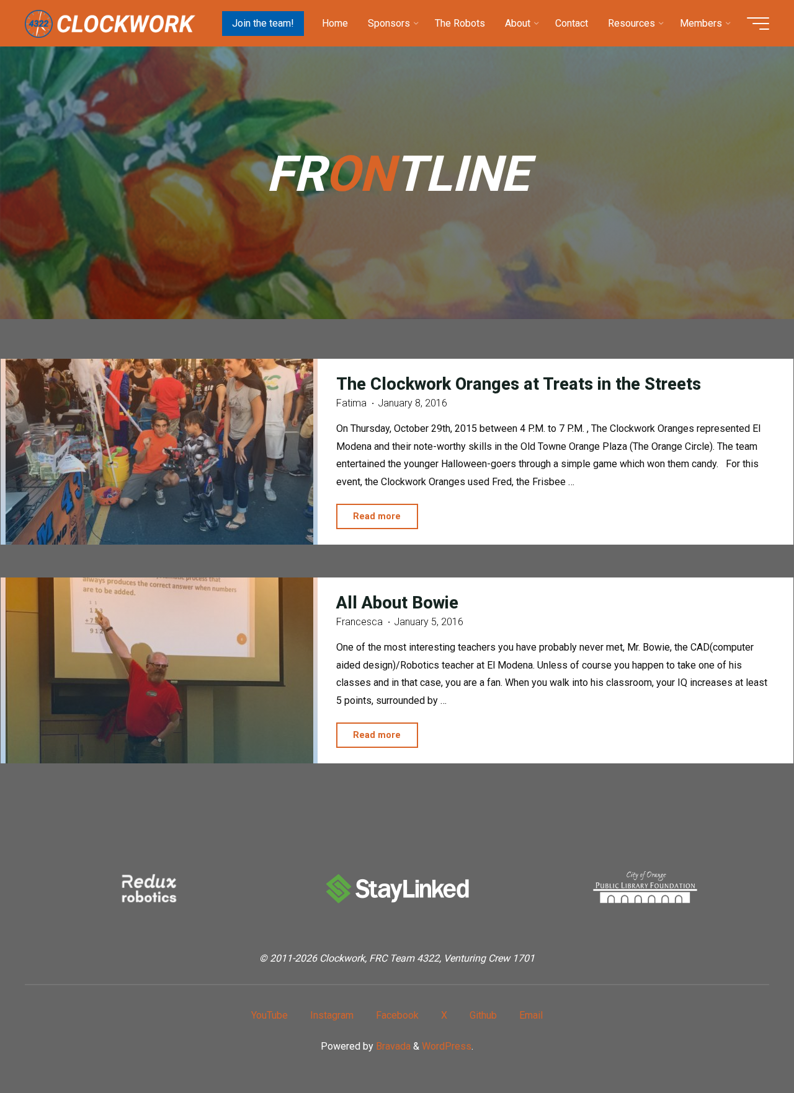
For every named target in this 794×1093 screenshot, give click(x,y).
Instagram (332, 1015)
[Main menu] (758, 23)
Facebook (397, 1015)
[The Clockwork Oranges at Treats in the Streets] (159, 452)
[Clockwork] (110, 23)
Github (483, 1015)
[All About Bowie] (159, 670)
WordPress (446, 1046)
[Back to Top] (745, 1045)
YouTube (269, 1015)
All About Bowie (397, 603)
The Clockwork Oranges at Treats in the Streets (518, 384)
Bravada (392, 1046)
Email (531, 1015)
